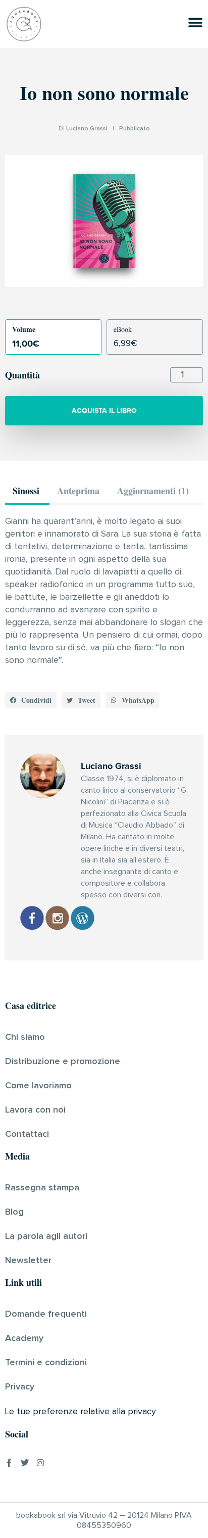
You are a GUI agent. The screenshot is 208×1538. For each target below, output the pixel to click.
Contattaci (27, 1134)
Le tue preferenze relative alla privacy (80, 1411)
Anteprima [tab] (78, 490)
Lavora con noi (35, 1110)
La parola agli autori (46, 1236)
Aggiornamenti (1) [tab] (153, 490)
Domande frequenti (46, 1314)
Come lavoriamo (38, 1085)
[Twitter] (25, 1463)
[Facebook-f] (9, 1463)
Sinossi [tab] (26, 490)
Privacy (19, 1386)
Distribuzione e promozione (62, 1061)
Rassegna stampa (42, 1187)
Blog (14, 1212)
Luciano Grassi (87, 129)
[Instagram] (40, 1463)
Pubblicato (134, 129)
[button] (31, 700)
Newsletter (28, 1260)
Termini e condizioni (46, 1362)
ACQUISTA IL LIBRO (104, 410)
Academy (24, 1338)
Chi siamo (25, 1037)
